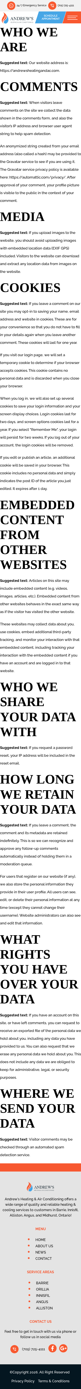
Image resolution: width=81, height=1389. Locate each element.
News (40, 1252)
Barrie (42, 1283)
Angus (42, 1302)
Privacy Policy (23, 1381)
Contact (43, 1259)
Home (40, 1240)
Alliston (44, 1308)
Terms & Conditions (54, 1381)
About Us (44, 1246)
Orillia (42, 1289)
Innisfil (43, 1296)
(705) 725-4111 (66, 5)
